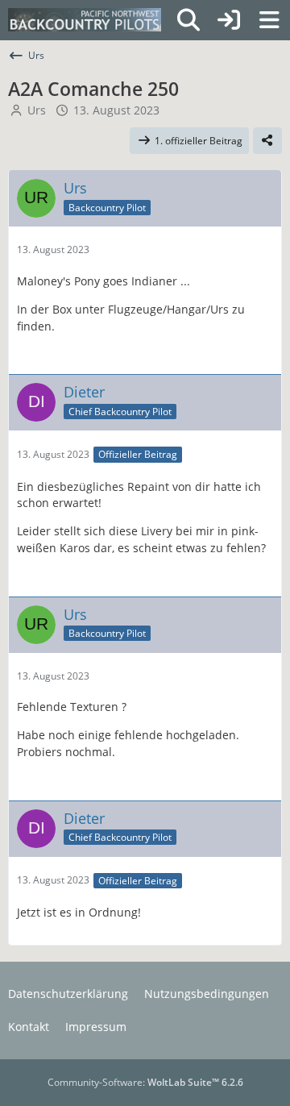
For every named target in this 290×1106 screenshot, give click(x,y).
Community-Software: (145, 1082)
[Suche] (188, 20)
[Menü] (269, 20)
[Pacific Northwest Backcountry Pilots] (84, 20)
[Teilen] (267, 141)
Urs (36, 110)
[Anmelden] (229, 20)
